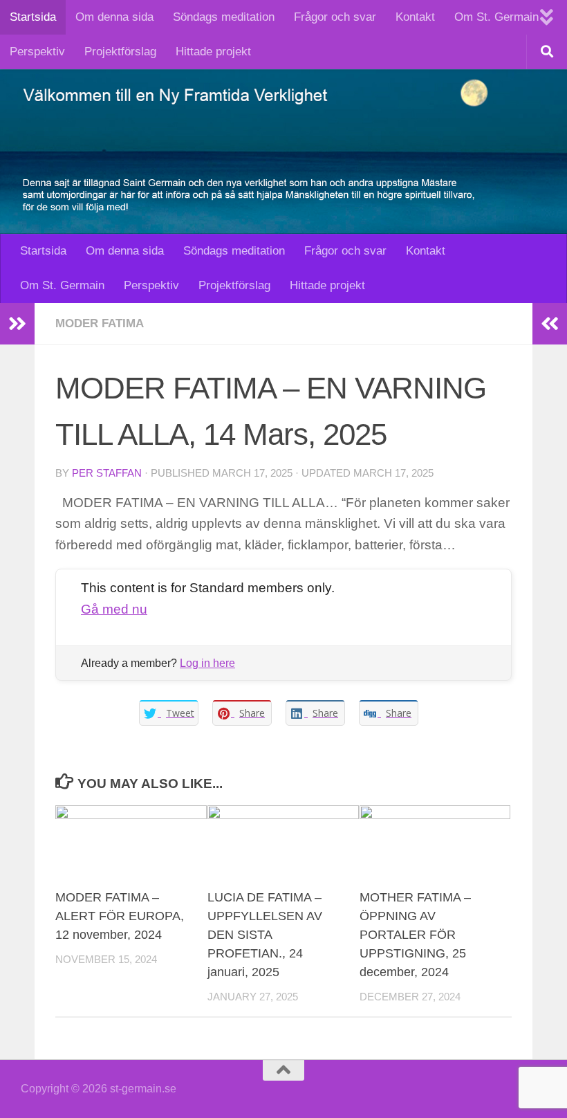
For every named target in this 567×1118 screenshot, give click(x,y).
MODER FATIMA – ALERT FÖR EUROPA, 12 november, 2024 (119, 916)
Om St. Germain (496, 17)
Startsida (33, 17)
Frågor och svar (335, 17)
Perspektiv (37, 51)
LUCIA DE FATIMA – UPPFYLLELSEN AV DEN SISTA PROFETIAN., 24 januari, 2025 (264, 934)
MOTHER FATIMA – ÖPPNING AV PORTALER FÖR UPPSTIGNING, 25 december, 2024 (415, 934)
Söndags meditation (224, 17)
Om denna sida (114, 17)
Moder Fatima (99, 323)
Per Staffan (107, 473)
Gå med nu (114, 609)
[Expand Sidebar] (17, 324)
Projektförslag (120, 51)
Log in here (207, 663)
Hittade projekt (213, 51)
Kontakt (415, 17)
